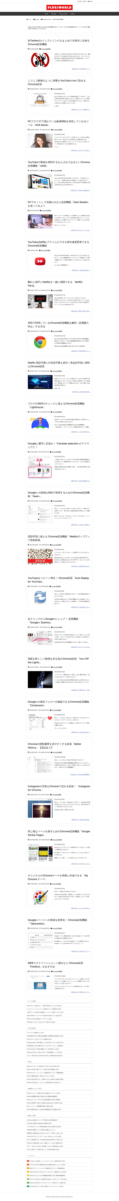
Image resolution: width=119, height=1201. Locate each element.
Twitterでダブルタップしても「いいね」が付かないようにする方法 (44, 1136)
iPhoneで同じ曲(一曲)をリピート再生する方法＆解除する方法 (43, 1069)
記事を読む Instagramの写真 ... (81, 819)
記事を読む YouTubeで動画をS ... (80, 190)
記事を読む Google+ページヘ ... (80, 951)
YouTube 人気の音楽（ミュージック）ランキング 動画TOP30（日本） (48, 1161)
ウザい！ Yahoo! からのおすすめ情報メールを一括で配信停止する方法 (45, 1146)
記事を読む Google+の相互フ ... (80, 732)
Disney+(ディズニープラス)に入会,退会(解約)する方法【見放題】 (44, 1099)
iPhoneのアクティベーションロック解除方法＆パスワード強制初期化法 (45, 1072)
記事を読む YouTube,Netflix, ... (81, 270)
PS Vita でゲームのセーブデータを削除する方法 (39, 1039)
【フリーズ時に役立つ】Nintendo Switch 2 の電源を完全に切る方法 (44, 1055)
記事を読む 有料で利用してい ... (80, 351)
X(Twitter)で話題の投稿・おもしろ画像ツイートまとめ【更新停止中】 (45, 1143)
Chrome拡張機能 (46, 49)
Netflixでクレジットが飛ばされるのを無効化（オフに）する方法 (43, 1093)
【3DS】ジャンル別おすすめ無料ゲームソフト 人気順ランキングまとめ (45, 1012)
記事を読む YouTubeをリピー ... (80, 607)
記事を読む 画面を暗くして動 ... (80, 690)
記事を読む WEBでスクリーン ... (80, 992)
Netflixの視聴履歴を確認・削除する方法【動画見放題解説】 (42, 1096)
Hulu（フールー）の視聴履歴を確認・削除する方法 (40, 1106)
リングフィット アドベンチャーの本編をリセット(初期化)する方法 (44, 1009)
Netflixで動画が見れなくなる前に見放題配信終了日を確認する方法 (44, 1109)
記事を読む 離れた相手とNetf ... (80, 311)
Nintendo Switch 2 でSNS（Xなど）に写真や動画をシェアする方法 (44, 1052)
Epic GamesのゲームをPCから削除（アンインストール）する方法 (46, 1186)
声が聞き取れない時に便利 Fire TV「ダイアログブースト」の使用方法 (45, 1045)
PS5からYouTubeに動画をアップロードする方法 (39, 1019)
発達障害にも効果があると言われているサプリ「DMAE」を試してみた (45, 1133)
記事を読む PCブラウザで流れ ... (80, 150)
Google (37, 19)
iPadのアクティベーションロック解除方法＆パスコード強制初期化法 (47, 1168)
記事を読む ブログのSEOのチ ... (80, 432)
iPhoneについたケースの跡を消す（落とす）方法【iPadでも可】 (43, 1066)
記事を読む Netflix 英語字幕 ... (81, 392)
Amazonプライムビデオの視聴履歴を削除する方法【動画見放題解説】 (48, 1175)
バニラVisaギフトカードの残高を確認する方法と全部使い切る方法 (44, 1126)
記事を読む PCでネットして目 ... (80, 230)
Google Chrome (46, 19)
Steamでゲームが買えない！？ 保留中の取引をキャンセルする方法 (44, 1005)
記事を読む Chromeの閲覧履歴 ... (80, 774)
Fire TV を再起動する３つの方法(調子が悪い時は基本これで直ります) (45, 1139)
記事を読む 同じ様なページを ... (80, 863)
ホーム (29, 19)
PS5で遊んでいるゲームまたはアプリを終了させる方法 (41, 1022)
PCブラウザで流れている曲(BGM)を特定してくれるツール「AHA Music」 (49, 1179)
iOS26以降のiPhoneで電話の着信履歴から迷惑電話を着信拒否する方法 (45, 1036)
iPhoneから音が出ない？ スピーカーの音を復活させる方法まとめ (43, 1082)
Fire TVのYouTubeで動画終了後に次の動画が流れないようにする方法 (47, 1164)
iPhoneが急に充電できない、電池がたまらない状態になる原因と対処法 (45, 1079)
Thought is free (69, 1196)
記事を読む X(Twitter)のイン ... (81, 69)
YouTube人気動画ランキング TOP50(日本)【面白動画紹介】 (42, 1120)
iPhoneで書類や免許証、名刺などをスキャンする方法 (40, 1076)
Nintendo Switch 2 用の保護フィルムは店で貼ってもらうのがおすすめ (45, 1042)
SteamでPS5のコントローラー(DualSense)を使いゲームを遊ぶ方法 (44, 1015)
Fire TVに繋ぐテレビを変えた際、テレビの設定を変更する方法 (43, 1149)
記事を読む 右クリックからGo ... (80, 647)
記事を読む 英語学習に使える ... (80, 566)
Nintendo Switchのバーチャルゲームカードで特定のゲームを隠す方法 (48, 1182)
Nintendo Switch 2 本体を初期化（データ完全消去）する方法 (43, 1049)
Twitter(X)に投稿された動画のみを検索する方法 (39, 1123)
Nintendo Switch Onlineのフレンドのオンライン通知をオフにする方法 (48, 1172)
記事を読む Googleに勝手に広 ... (80, 481)
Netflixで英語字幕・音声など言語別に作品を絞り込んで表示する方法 (44, 1103)
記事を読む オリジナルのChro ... (80, 908)
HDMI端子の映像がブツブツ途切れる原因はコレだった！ (41, 1130)
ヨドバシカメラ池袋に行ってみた (35, 1032)
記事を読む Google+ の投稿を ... (80, 524)
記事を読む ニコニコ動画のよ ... (80, 109)
